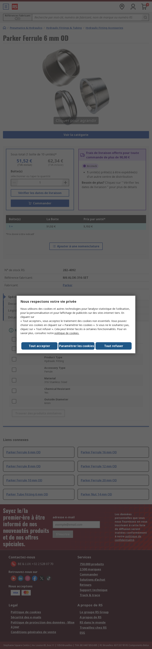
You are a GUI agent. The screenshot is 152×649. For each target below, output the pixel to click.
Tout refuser (113, 346)
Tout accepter (39, 346)
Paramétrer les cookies (76, 346)
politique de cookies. (66, 333)
